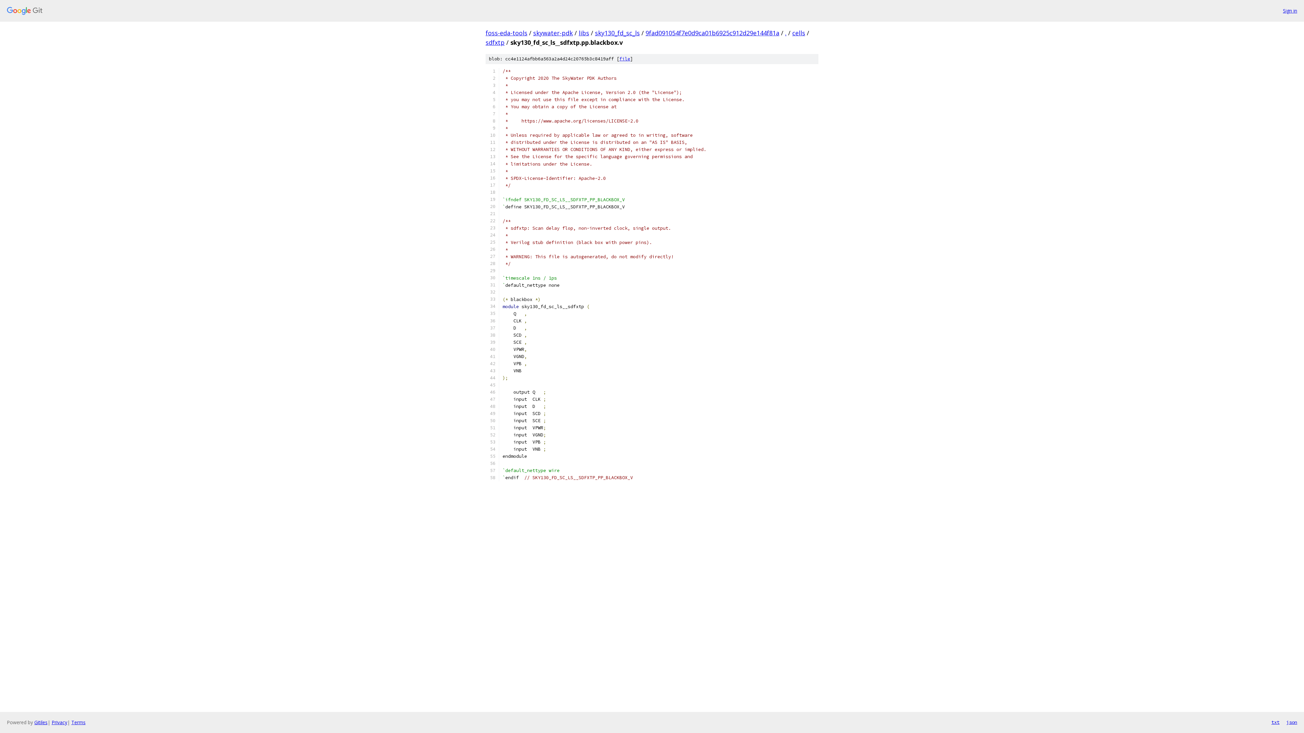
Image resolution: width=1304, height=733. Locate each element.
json (1291, 722)
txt (1275, 722)
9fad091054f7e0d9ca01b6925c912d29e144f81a (712, 33)
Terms (78, 722)
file (624, 59)
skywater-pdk (553, 33)
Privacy (59, 722)
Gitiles (41, 722)
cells (798, 33)
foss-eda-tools (506, 33)
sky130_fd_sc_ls (617, 33)
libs (584, 33)
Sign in (1290, 10)
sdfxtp (495, 42)
